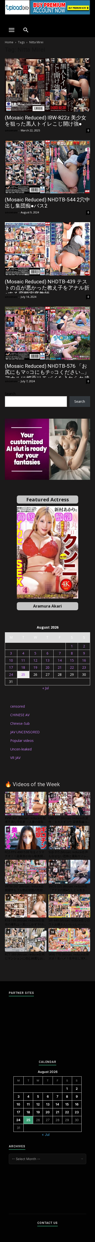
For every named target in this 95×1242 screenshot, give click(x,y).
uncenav (11, 130)
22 (72, 667)
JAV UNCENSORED (25, 732)
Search (10, 393)
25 (23, 674)
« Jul (45, 688)
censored (17, 706)
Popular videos (22, 740)
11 (23, 660)
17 (11, 667)
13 (47, 660)
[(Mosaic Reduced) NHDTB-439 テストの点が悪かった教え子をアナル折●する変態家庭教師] (47, 249)
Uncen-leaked (21, 749)
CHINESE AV (19, 715)
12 (35, 660)
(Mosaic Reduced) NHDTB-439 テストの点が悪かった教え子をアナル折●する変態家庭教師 (47, 288)
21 (60, 667)
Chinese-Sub (20, 723)
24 (11, 674)
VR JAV (15, 757)
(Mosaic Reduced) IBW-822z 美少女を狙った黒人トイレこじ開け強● (45, 121)
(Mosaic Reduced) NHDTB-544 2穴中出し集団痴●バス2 (47, 203)
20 (47, 667)
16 (84, 660)
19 (35, 667)
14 (60, 660)
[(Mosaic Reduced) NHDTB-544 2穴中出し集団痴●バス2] (47, 167)
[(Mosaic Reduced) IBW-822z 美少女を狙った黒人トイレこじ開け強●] (47, 85)
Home (9, 42)
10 (11, 660)
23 (84, 667)
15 (72, 660)
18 (23, 667)
